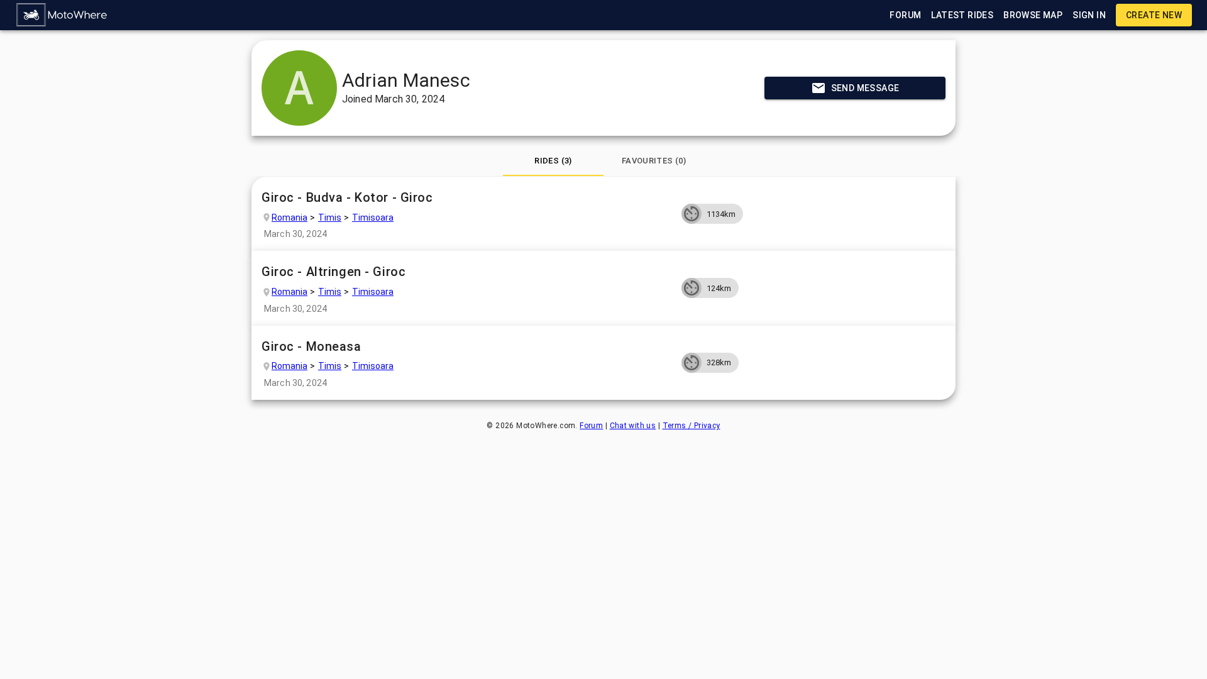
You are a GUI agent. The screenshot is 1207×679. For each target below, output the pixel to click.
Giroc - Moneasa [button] (311, 346)
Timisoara (373, 218)
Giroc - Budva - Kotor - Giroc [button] (347, 197)
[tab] (553, 161)
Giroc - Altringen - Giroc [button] (333, 271)
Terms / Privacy (691, 425)
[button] (62, 15)
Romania (289, 218)
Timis (329, 218)
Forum (591, 425)
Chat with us (633, 425)
